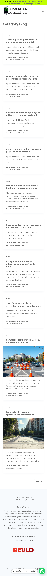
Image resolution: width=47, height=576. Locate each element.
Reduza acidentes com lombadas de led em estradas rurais (23, 226)
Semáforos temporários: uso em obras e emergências (23, 341)
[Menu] (43, 11)
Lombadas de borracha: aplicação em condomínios (20, 413)
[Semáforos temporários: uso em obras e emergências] (23, 361)
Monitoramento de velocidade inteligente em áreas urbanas (22, 186)
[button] (42, 571)
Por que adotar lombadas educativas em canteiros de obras (20, 264)
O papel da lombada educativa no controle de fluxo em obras (22, 77)
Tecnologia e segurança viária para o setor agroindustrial (21, 41)
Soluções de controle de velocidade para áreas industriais (23, 304)
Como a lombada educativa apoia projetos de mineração (23, 150)
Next (38, 481)
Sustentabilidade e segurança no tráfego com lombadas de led (23, 113)
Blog (8, 35)
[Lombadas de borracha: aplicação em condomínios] (23, 433)
